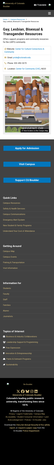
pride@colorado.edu (22, 57)
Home (5, 19)
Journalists (8, 316)
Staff (5, 299)
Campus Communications (14, 214)
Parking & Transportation (13, 262)
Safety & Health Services (14, 208)
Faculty (6, 294)
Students (7, 288)
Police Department (31, 431)
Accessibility (11, 417)
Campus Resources (17, 19)
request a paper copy (27, 428)
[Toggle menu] (49, 13)
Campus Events (10, 257)
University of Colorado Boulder (27, 395)
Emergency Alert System (14, 220)
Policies (28, 420)
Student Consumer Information (30, 417)
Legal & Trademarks (25, 414)
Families (7, 305)
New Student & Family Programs (17, 225)
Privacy (12, 414)
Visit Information (10, 268)
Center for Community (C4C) (28, 69)
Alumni (6, 311)
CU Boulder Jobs (39, 420)
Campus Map (9, 251)
